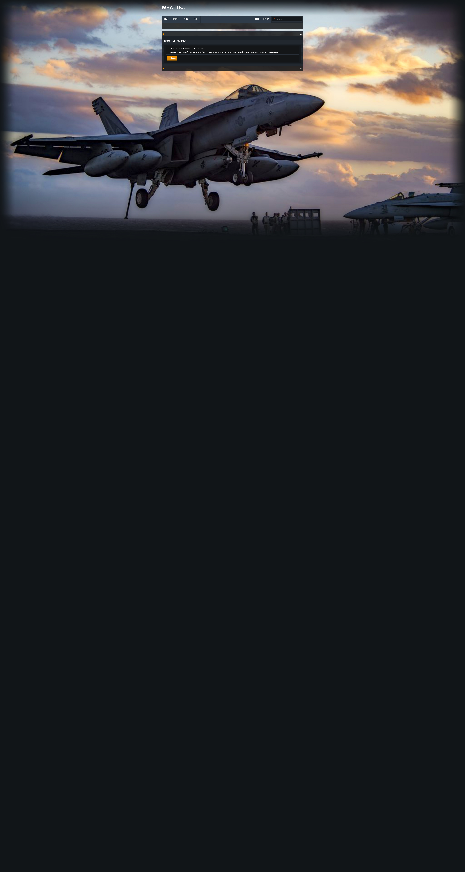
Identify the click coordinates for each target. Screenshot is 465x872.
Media (186, 19)
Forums (175, 19)
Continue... (171, 58)
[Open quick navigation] (301, 34)
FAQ (195, 19)
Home (166, 19)
